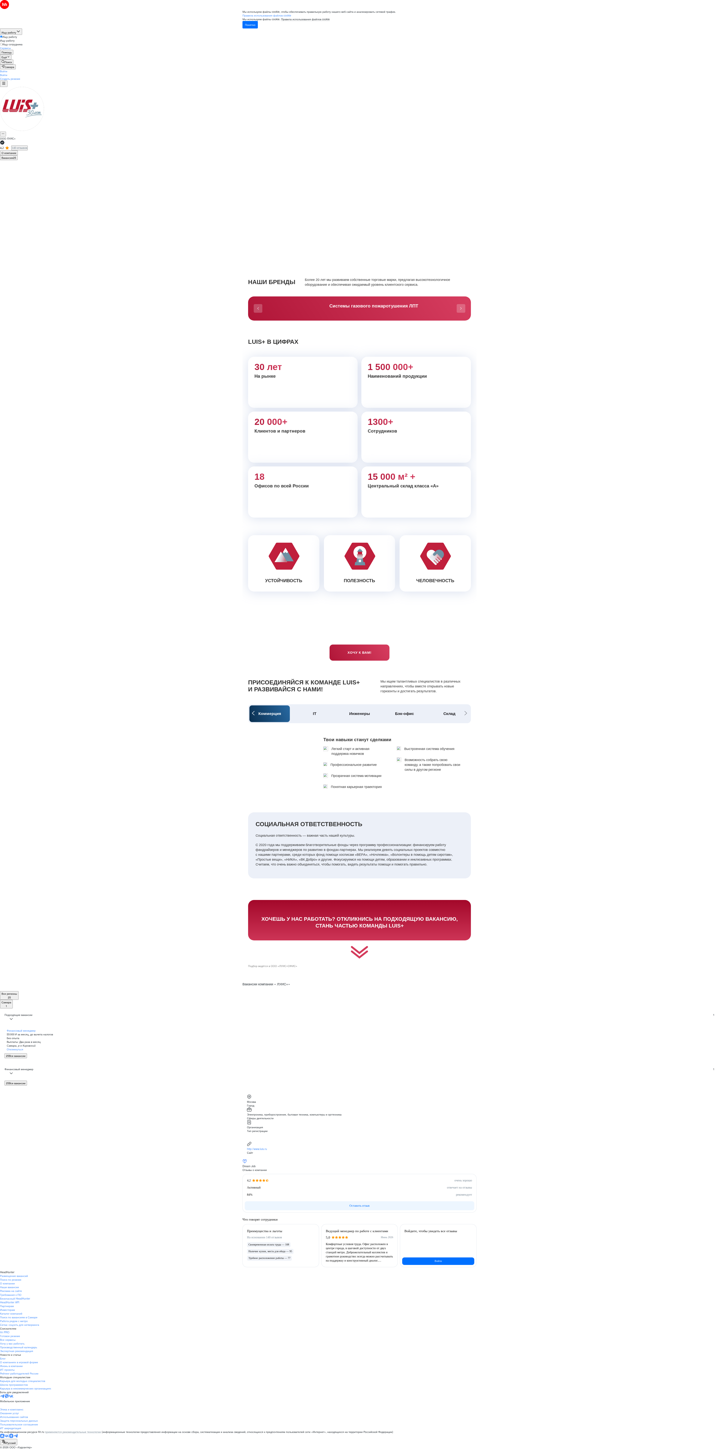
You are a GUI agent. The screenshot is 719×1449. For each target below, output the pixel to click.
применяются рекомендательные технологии (73, 1432)
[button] (3, 71)
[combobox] (8, 1442)
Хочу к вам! (360, 652)
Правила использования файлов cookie (305, 19)
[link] (6, 62)
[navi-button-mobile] (3, 84)
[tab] (9, 152)
